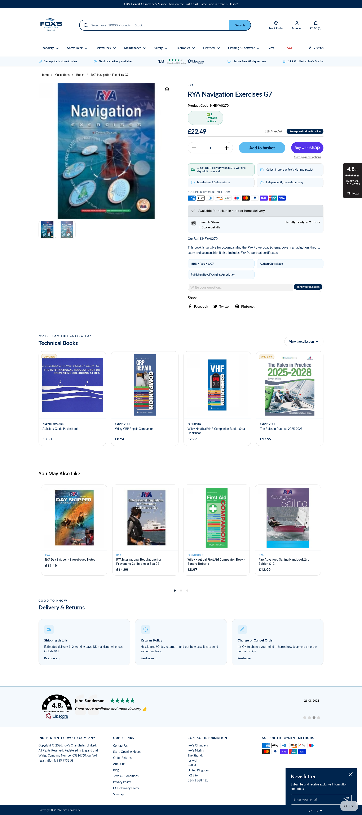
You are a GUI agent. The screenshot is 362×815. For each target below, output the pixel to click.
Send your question (308, 286)
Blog (116, 770)
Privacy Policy (122, 782)
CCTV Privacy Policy (126, 788)
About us (119, 764)
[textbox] (241, 287)
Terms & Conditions (125, 776)
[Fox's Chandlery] (51, 25)
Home (45, 74)
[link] (181, 707)
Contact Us (120, 745)
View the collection (301, 341)
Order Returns (122, 757)
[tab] (209, 227)
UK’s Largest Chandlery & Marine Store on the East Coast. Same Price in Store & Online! (181, 4)
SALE (290, 48)
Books (80, 74)
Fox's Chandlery (70, 810)
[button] (179, 61)
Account (297, 28)
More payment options (307, 157)
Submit (240, 25)
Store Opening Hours (127, 751)
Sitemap (118, 794)
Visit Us (318, 48)
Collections (62, 74)
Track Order (276, 28)
